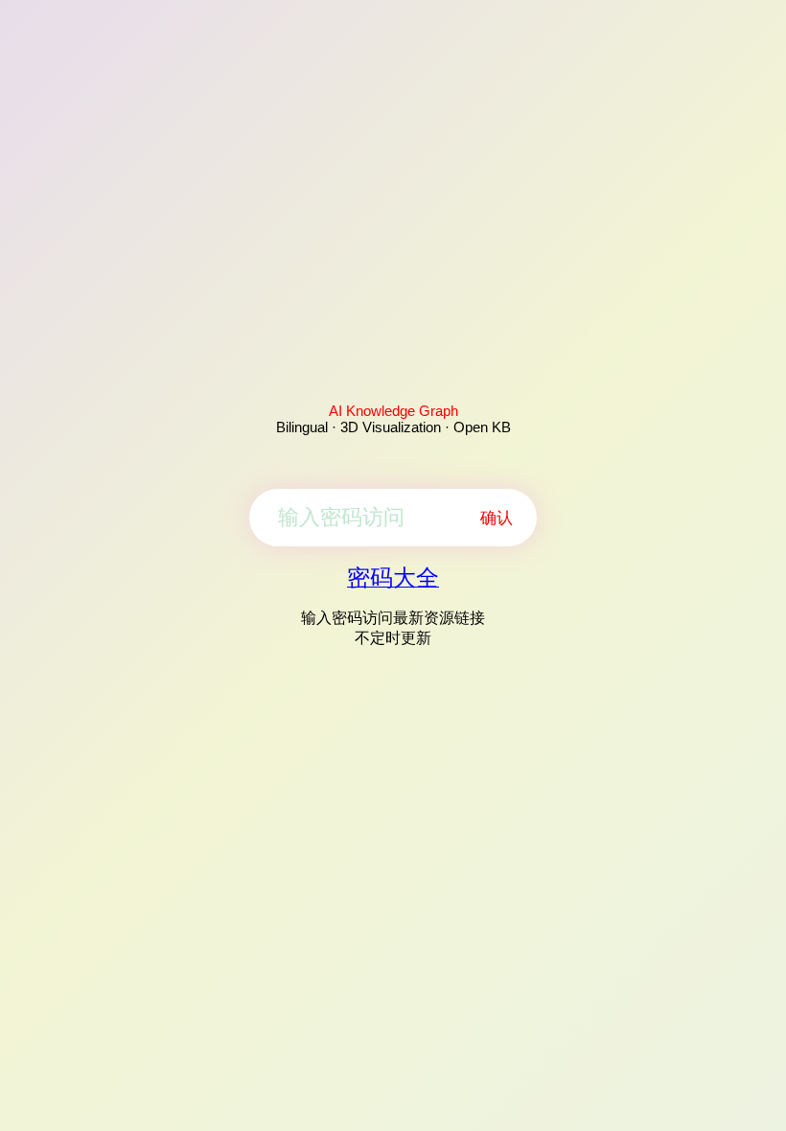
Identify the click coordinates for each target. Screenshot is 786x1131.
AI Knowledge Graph (393, 411)
